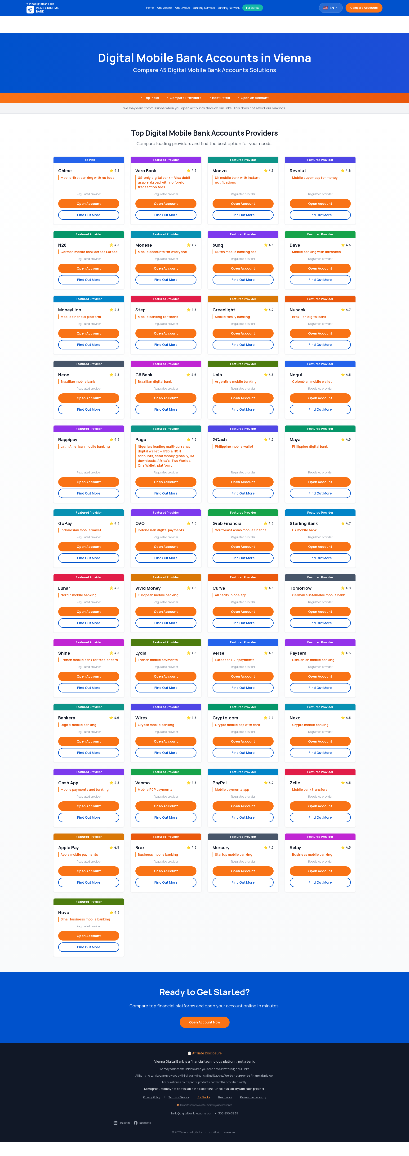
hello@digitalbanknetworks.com (192, 1113)
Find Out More (88, 215)
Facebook (145, 1123)
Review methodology (253, 1097)
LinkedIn (124, 1123)
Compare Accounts (364, 8)
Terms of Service (179, 1097)
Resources (225, 1097)
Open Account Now (204, 1022)
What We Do (182, 8)
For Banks (252, 8)
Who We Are (164, 8)
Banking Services (204, 8)
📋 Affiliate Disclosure (204, 1053)
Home (150, 8)
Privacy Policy (151, 1097)
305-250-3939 (228, 1113)
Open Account (89, 203)
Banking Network (229, 8)
